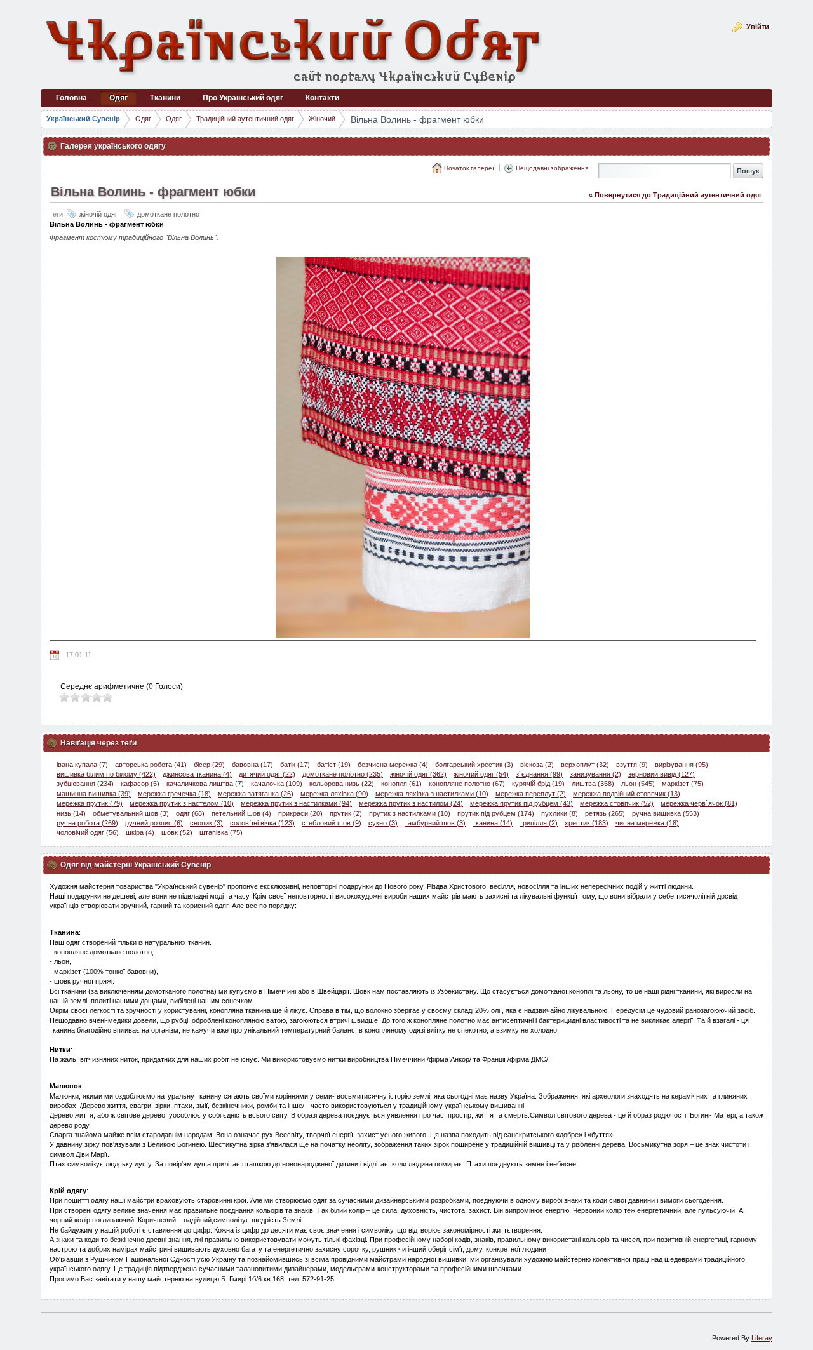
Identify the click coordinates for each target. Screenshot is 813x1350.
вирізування (681, 764)
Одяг (143, 119)
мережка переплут (530, 794)
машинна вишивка (94, 794)
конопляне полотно (467, 783)
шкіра (140, 832)
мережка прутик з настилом (411, 803)
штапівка (221, 832)
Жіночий (322, 119)
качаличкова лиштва (205, 783)
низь (71, 813)
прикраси (300, 813)
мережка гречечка (174, 794)
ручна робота (87, 823)
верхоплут (585, 764)
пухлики (559, 813)
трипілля (539, 823)
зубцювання (85, 783)
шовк (176, 832)
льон (638, 783)
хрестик (586, 823)
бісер (209, 764)
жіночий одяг (481, 774)
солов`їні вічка (262, 823)
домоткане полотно (342, 774)
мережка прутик (90, 803)
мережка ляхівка (334, 794)
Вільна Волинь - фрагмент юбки (417, 119)
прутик (346, 813)
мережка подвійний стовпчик (626, 794)
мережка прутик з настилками (296, 803)
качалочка (276, 783)
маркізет (683, 783)
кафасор (140, 783)
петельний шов (241, 813)
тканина (493, 823)
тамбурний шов (435, 823)
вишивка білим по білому (106, 774)
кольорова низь (341, 783)
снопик (206, 823)
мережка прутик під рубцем (521, 803)
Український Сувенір (83, 119)
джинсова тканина (197, 774)
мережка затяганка (255, 794)
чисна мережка (647, 823)
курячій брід (538, 783)
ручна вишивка (665, 813)
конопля (401, 783)
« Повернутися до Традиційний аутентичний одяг (675, 195)
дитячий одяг (267, 774)
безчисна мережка (393, 764)
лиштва (593, 783)
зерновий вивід (661, 774)
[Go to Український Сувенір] (295, 49)
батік (295, 764)
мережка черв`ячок (699, 803)
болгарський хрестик (474, 764)
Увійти (757, 26)
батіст (334, 764)
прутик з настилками (409, 813)
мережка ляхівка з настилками (431, 794)
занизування (595, 774)
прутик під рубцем (495, 813)
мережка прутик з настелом (182, 803)
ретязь (605, 813)
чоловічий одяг (88, 832)
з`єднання (539, 774)
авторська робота (151, 764)
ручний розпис (154, 823)
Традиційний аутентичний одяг (245, 119)
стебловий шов (331, 823)
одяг (190, 813)
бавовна (252, 764)
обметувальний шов (131, 813)
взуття (632, 764)
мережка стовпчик (617, 803)
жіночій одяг (418, 774)
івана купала (82, 764)
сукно (383, 823)
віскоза (537, 764)
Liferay (761, 1338)
